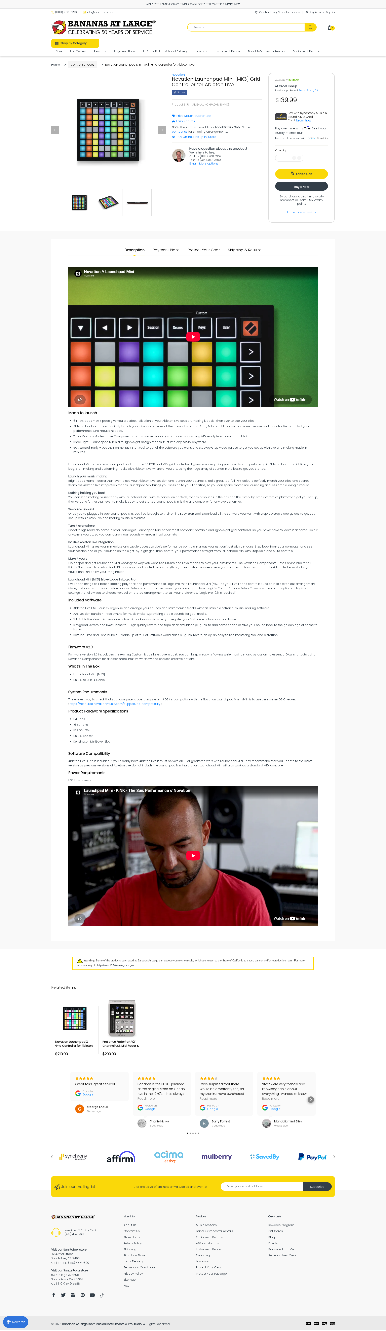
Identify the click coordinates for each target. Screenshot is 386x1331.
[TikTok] (102, 1296)
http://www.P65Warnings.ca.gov (115, 965)
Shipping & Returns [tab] (245, 250)
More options (208, 164)
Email (193, 164)
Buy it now (301, 187)
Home (55, 65)
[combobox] (252, 27)
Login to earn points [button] (301, 212)
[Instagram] (73, 1296)
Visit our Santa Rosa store (69, 1270)
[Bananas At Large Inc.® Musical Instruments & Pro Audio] (104, 27)
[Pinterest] (82, 1296)
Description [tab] (134, 250)
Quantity (280, 150)
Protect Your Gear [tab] (204, 250)
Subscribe (317, 1187)
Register (315, 12)
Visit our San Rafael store (69, 1250)
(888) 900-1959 (66, 12)
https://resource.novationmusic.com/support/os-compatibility (115, 704)
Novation (178, 75)
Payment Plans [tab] (166, 250)
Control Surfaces (82, 65)
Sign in (330, 12)
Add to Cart (304, 174)
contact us (180, 132)
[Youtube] (92, 1296)
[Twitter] (63, 1296)
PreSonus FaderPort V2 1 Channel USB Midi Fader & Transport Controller (121, 1046)
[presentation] (52, 1157)
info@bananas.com (101, 12)
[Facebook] (53, 1296)
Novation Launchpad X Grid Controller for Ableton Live (74, 1046)
